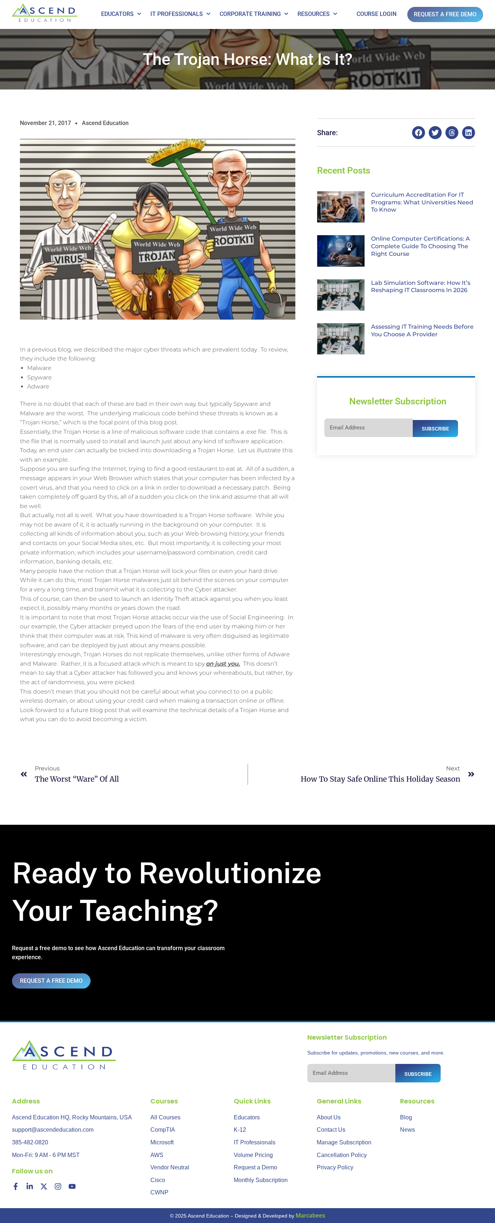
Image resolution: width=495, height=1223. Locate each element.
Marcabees (310, 1215)
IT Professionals (176, 14)
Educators (117, 14)
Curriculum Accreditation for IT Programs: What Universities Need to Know (422, 202)
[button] (418, 132)
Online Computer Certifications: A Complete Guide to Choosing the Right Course (420, 246)
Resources (314, 14)
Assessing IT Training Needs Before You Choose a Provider (422, 330)
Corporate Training (250, 14)
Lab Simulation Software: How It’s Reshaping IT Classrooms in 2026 (420, 286)
